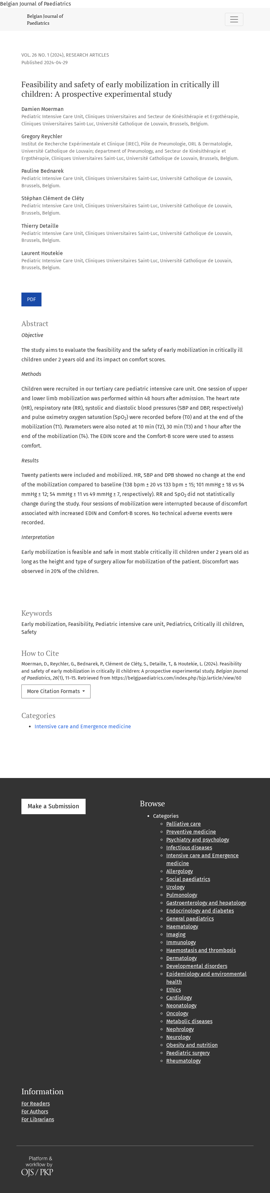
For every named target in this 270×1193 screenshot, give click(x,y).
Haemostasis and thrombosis (201, 950)
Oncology (177, 1013)
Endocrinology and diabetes (200, 911)
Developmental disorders (196, 966)
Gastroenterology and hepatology (206, 903)
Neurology (178, 1037)
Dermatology (181, 958)
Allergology (179, 871)
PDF (31, 299)
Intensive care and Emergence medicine (83, 726)
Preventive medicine (191, 832)
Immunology (181, 942)
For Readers (35, 1104)
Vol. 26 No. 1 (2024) (42, 55)
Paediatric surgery (188, 1053)
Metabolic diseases (189, 1021)
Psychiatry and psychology (197, 840)
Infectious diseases (189, 847)
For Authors (34, 1111)
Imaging (175, 934)
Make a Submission (53, 806)
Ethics (173, 990)
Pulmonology (181, 895)
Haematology (182, 926)
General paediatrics (190, 919)
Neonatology (181, 1005)
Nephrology (180, 1029)
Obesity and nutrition (192, 1045)
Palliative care (183, 824)
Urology (175, 887)
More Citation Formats (54, 691)
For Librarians (37, 1119)
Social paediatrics (188, 879)
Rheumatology (183, 1061)
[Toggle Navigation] (234, 19)
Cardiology (179, 998)
